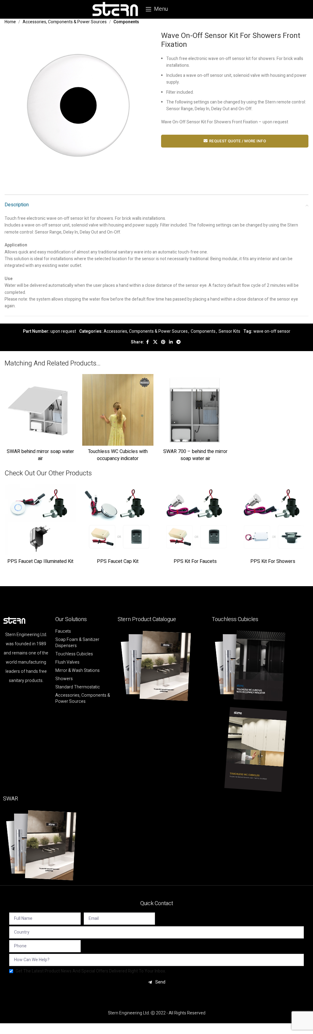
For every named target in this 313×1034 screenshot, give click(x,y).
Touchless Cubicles (74, 654)
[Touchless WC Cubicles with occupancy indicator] (118, 410)
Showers (64, 679)
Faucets (63, 631)
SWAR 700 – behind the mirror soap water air (195, 455)
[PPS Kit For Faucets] (195, 520)
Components (126, 22)
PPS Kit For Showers (272, 561)
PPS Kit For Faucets (195, 561)
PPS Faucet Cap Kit (117, 561)
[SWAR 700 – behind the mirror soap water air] (195, 410)
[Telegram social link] (178, 342)
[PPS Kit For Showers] (273, 520)
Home (10, 22)
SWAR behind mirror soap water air (40, 455)
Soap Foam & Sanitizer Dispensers (77, 643)
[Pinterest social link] (163, 342)
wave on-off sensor (271, 331)
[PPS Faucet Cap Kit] (118, 520)
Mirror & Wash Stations (77, 671)
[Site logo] (115, 9)
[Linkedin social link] (171, 342)
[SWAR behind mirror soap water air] (40, 410)
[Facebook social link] (147, 342)
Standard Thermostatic (77, 687)
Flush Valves (67, 662)
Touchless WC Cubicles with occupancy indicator (118, 455)
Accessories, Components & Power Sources (65, 22)
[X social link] (155, 342)
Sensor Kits (229, 331)
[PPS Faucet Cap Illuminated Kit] (40, 520)
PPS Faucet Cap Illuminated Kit (40, 561)
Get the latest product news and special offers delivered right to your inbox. (91, 971)
